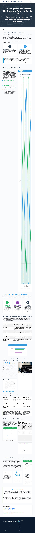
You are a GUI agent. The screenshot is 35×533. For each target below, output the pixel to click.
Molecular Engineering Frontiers (12, 1)
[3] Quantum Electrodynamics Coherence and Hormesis (12, 527)
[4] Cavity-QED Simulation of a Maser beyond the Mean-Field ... (14, 528)
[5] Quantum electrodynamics (8, 529)
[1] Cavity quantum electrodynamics (9, 525)
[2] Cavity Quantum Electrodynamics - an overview (12, 526)
